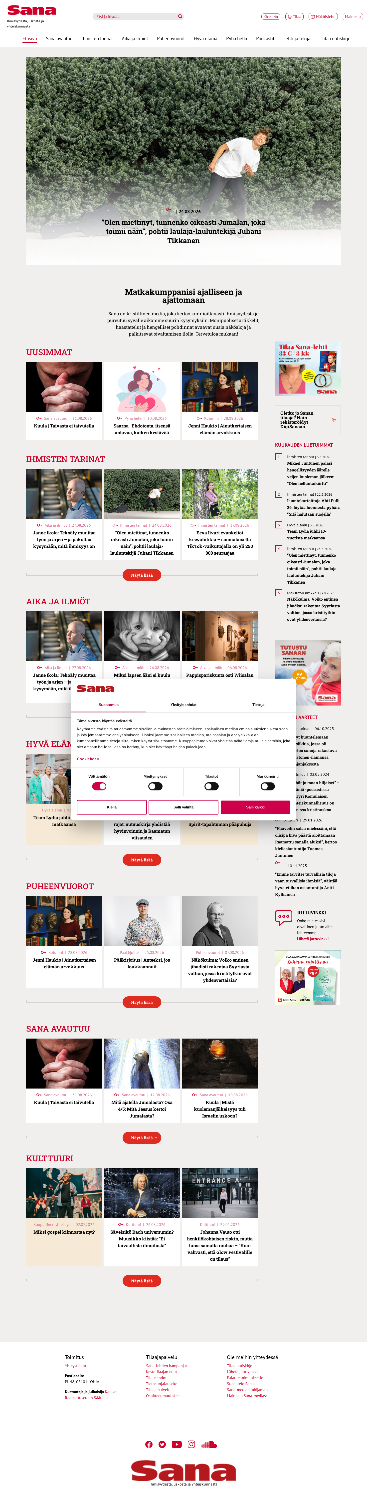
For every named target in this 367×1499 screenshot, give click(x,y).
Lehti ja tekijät (297, 38)
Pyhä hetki (236, 38)
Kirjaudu (271, 16)
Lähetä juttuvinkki (313, 938)
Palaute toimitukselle (245, 1377)
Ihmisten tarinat (97, 38)
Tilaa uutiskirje (336, 38)
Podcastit (265, 38)
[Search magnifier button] (180, 16)
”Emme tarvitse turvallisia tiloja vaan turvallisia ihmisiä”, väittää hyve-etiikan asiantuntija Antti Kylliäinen (306, 884)
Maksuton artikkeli (303, 592)
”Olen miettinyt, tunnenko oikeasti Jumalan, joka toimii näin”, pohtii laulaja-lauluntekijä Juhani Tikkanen (312, 568)
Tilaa (297, 16)
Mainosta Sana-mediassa (248, 1395)
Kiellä (112, 807)
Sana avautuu (59, 38)
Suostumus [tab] (109, 705)
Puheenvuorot (171, 38)
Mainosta (353, 16)
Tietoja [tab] (258, 705)
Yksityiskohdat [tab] (183, 705)
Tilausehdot (156, 1377)
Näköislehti (326, 16)
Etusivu (29, 38)
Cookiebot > (88, 759)
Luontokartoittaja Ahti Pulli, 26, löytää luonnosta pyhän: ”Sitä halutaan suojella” (314, 507)
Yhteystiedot (75, 1365)
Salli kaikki (255, 807)
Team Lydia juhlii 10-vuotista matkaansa (306, 534)
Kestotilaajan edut (161, 1371)
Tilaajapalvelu (159, 1389)
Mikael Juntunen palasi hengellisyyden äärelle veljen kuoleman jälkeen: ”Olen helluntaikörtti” (310, 473)
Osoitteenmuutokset (163, 1395)
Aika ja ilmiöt (135, 38)
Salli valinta (183, 807)
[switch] (155, 786)
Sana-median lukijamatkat (249, 1389)
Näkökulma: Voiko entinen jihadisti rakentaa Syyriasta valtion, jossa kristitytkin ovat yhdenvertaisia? (313, 609)
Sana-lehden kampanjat (166, 1365)
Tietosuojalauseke (161, 1383)
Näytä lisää (142, 575)
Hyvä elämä (205, 38)
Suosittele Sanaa (241, 1383)
